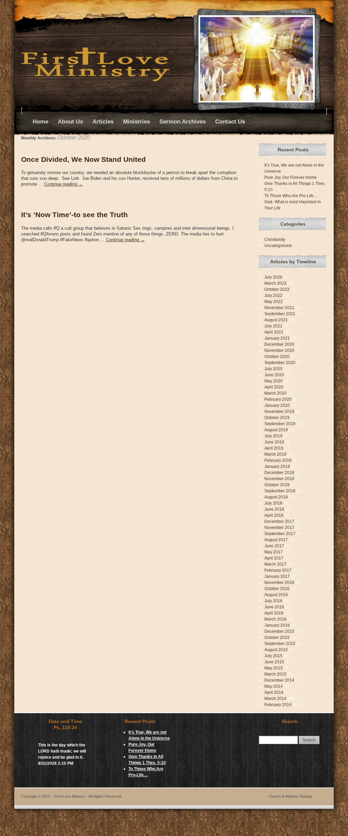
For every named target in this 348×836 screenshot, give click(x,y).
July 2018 (273, 503)
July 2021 (273, 326)
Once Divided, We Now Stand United (83, 159)
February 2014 (278, 704)
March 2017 (275, 564)
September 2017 (279, 533)
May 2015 (273, 668)
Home (40, 121)
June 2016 (274, 607)
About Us (70, 121)
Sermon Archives (182, 121)
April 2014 (273, 692)
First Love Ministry (88, 796)
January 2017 (277, 576)
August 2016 (276, 594)
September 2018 (279, 491)
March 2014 (275, 698)
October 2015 (277, 637)
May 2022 (273, 301)
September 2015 (279, 643)
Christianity (274, 239)
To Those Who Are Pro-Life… (291, 195)
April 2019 (273, 448)
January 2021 (277, 338)
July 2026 (273, 277)
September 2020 (279, 362)
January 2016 (277, 625)
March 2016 (275, 619)
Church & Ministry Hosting (290, 796)
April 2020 (273, 387)
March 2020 (275, 393)
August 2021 (276, 320)
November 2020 (279, 350)
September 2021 (279, 313)
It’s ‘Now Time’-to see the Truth (74, 214)
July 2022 (273, 295)
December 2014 (279, 680)
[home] (95, 79)
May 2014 (273, 686)
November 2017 (279, 527)
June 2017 (274, 546)
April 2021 (273, 332)
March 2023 (275, 283)
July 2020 (273, 368)
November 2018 (279, 478)
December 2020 (279, 344)
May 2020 (273, 381)
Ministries (136, 121)
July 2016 (273, 600)
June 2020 (274, 375)
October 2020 (277, 356)
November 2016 (279, 582)
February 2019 (278, 460)
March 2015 (275, 674)
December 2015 (279, 631)
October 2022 (277, 289)
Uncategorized (278, 245)
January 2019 (277, 466)
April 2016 (273, 613)
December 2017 (279, 521)
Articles (103, 121)
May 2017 (273, 552)
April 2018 (273, 515)
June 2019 (274, 442)
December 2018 (279, 472)
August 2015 (276, 649)
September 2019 (279, 423)
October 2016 (277, 588)
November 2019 (279, 411)
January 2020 (277, 405)
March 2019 (275, 454)
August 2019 (276, 430)
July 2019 (273, 436)
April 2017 (273, 558)
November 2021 (279, 307)
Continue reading (63, 184)
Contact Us (230, 121)
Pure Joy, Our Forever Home (290, 177)
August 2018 (276, 497)
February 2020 (278, 399)
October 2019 (277, 417)
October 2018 (277, 484)
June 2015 (274, 662)
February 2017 (278, 570)
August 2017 (276, 539)
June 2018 (274, 509)
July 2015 (273, 655)
